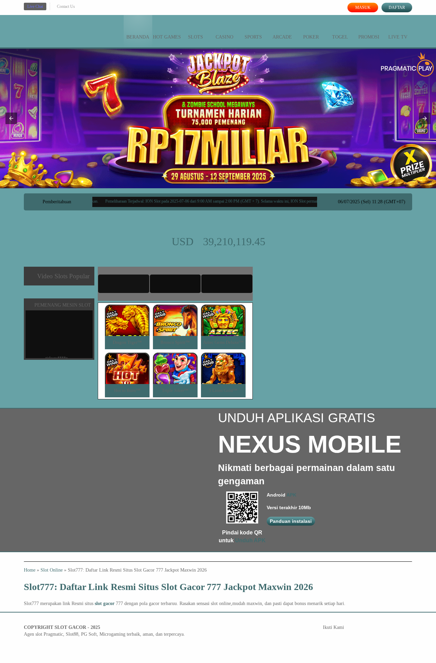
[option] (210, 180)
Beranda (137, 37)
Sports (253, 37)
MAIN (127, 327)
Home (29, 570)
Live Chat (35, 6)
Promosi (368, 37)
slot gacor (104, 603)
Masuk (363, 7)
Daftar (397, 7)
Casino (224, 37)
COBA (127, 312)
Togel (340, 37)
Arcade (282, 37)
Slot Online (52, 570)
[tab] (123, 284)
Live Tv (397, 37)
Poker (311, 37)
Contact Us (66, 6)
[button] (11, 118)
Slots (195, 37)
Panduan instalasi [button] (291, 521)
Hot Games (167, 37)
